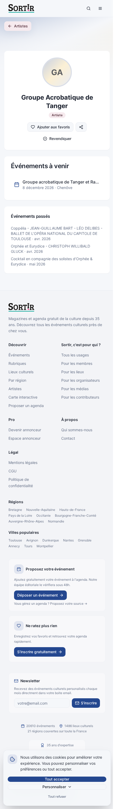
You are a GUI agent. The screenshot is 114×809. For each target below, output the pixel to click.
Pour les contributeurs (80, 397)
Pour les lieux (72, 372)
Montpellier (45, 546)
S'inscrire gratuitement (36, 652)
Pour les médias (75, 388)
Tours (28, 546)
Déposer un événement (37, 595)
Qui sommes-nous (76, 430)
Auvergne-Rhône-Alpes (26, 521)
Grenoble (84, 540)
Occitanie (43, 515)
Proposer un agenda (26, 405)
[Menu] (100, 8)
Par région (17, 380)
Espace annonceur (24, 438)
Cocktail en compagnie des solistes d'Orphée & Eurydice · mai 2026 (52, 261)
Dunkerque (50, 540)
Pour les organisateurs (80, 380)
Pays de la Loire (20, 515)
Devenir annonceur (24, 430)
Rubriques (17, 363)
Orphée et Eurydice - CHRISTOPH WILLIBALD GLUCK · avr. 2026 (50, 249)
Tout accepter (57, 779)
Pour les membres (76, 363)
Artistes (21, 26)
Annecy (14, 546)
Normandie (56, 521)
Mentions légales (22, 462)
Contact (68, 438)
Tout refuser (57, 796)
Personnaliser (54, 786)
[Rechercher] (88, 8)
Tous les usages (75, 355)
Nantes (68, 540)
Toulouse (15, 540)
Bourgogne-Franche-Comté (75, 515)
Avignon (32, 540)
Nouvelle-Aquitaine (40, 510)
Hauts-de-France (72, 510)
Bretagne (15, 510)
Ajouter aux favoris (53, 127)
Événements (19, 355)
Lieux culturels (20, 372)
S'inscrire (89, 703)
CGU (12, 471)
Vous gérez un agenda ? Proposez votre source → (50, 603)
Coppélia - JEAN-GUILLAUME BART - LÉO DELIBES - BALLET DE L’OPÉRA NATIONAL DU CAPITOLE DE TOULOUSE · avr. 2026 (56, 233)
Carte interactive (22, 397)
